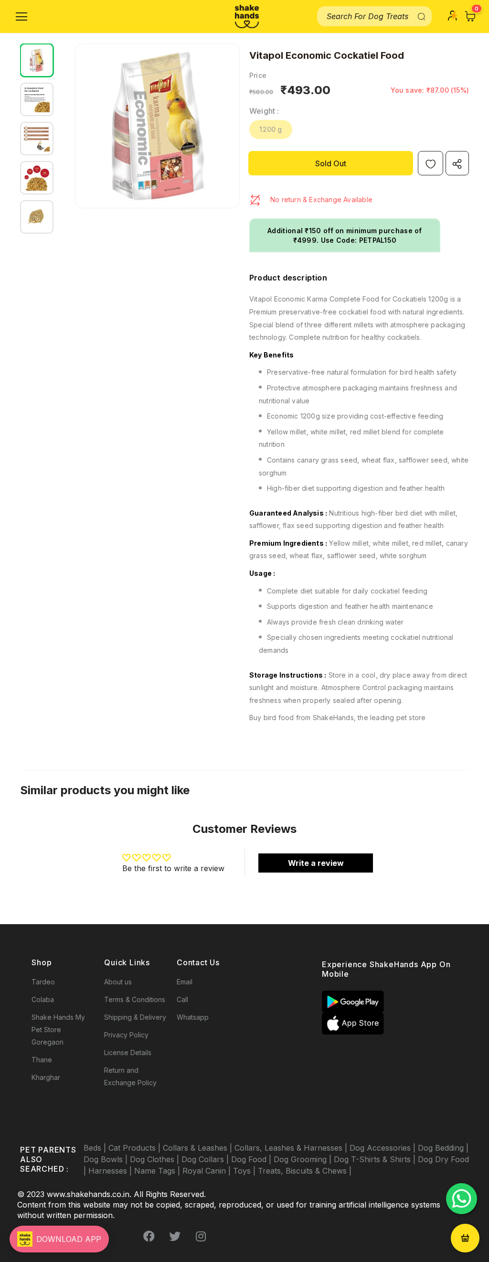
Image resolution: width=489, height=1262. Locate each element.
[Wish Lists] (430, 163)
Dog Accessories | (384, 1148)
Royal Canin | (207, 1171)
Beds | (96, 1148)
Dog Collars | (206, 1159)
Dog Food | (252, 1159)
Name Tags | (158, 1171)
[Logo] (247, 16)
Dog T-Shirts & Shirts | (376, 1159)
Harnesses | (111, 1171)
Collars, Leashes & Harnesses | (292, 1148)
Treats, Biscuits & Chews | (304, 1171)
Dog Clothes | (155, 1159)
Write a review (316, 863)
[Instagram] (200, 1236)
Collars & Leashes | (198, 1148)
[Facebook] (149, 1236)
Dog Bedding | (443, 1148)
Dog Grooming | (304, 1159)
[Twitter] (174, 1236)
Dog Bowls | (107, 1159)
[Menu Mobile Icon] (21, 16)
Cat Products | (135, 1148)
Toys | (245, 1171)
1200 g (270, 129)
